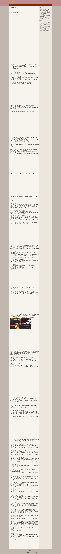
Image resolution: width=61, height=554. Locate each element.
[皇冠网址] (11, 2)
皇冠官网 (30, 292)
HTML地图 (35, 552)
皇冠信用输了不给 (12, 463)
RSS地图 (33, 552)
